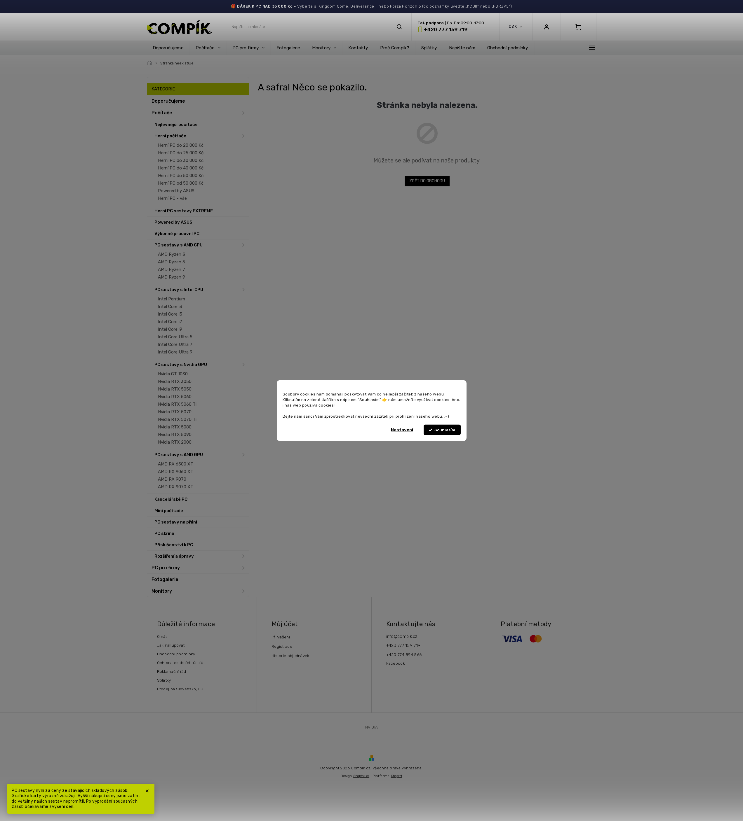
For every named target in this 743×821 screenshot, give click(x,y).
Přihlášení (281, 637)
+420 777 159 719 (403, 645)
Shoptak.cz (361, 776)
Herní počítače (170, 136)
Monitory (162, 591)
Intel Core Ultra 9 (175, 352)
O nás (162, 636)
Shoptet (396, 776)
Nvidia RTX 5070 (175, 411)
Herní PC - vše (172, 198)
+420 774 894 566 (404, 654)
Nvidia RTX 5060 (175, 396)
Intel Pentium (171, 299)
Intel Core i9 (170, 329)
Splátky (164, 680)
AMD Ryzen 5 (171, 262)
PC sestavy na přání (175, 522)
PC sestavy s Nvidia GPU (180, 364)
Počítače (162, 112)
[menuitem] (168, 48)
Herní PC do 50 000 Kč (180, 175)
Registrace (282, 646)
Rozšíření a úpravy (174, 556)
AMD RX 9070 (172, 479)
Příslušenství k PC (173, 544)
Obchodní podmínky (176, 654)
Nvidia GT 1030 (173, 374)
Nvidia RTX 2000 (175, 442)
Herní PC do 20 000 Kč (180, 145)
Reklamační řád (171, 671)
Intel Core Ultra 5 (175, 336)
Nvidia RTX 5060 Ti (177, 404)
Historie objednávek (290, 655)
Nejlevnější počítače (176, 124)
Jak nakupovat (171, 645)
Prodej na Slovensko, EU (180, 689)
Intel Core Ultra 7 (175, 344)
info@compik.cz (401, 636)
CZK (513, 26)
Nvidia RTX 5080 (175, 427)
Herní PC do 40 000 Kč (180, 168)
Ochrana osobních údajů (180, 662)
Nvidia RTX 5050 (175, 389)
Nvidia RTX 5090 (175, 434)
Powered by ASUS (176, 190)
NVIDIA (371, 727)
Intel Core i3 (170, 306)
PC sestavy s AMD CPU (178, 245)
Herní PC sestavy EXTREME (183, 210)
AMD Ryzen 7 (171, 269)
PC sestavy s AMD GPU (178, 454)
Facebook (395, 663)
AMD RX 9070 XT (175, 486)
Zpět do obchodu (427, 180)
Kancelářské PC (170, 499)
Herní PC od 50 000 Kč (180, 183)
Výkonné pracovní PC (176, 233)
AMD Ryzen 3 (171, 254)
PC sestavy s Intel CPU (178, 289)
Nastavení (402, 430)
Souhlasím (444, 430)
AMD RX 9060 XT (175, 471)
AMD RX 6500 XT (175, 464)
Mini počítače (168, 510)
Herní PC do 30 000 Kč (180, 160)
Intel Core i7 (170, 321)
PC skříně (164, 533)
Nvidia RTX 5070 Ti (177, 419)
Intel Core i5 (170, 314)
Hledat (399, 26)
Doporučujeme (168, 101)
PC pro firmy (166, 567)
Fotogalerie (165, 579)
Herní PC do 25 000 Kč (180, 152)
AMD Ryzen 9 (171, 277)
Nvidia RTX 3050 (175, 381)
